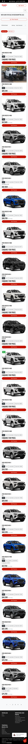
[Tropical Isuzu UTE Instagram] (4, 1)
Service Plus (17, 716)
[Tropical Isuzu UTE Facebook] (3, 1)
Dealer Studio (9, 742)
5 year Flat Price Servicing (20, 717)
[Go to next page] (21, 704)
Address (13, 1)
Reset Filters (4, 31)
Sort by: (13, 25)
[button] (25, 10)
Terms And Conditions (6, 733)
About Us (3, 728)
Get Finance (14, 62)
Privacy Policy (4, 732)
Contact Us (4, 731)
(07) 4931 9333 (21, 1)
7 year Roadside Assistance (20, 720)
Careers (3, 730)
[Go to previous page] (7, 704)
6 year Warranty (18, 718)
